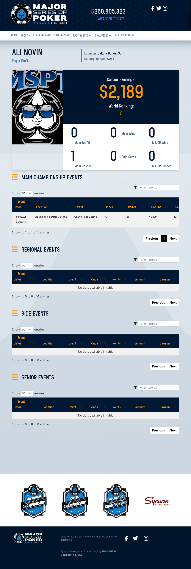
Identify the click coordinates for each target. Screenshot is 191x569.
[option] (33, 501)
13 (175, 216)
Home (14, 35)
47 (106, 216)
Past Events (80, 36)
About (24, 36)
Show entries (28, 193)
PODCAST (130, 35)
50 (128, 216)
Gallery (119, 35)
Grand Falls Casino (85, 216)
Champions (101, 36)
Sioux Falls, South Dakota (51, 216)
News (67, 35)
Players (57, 35)
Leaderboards (42, 35)
